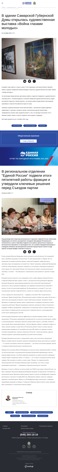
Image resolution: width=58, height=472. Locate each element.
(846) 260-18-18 (29, 434)
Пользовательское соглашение (29, 455)
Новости (20, 7)
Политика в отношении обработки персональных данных (29, 457)
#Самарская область (22, 412)
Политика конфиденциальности (29, 456)
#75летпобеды (16, 125)
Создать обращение (28, 141)
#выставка (42, 125)
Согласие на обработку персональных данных (29, 459)
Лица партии (24, 426)
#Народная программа (28, 415)
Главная (3, 7)
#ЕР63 (9, 412)
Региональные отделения (45, 426)
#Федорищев (15, 415)
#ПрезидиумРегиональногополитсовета (41, 412)
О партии (5, 426)
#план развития (43, 415)
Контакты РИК (6, 428)
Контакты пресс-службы (27, 428)
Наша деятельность (11, 7)
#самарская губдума (30, 125)
